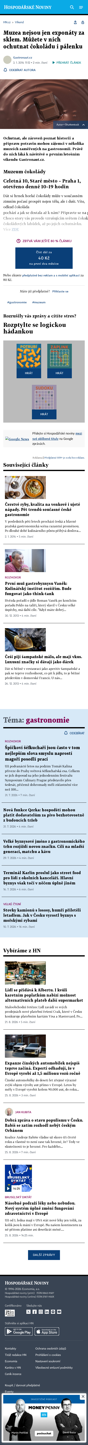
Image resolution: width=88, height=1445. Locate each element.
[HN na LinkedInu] (47, 1312)
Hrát (29, 373)
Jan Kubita (23, 1112)
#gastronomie (17, 302)
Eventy (9, 1391)
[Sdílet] (75, 22)
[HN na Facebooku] (35, 1312)
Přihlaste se (60, 291)
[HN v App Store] (47, 1331)
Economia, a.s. (31, 1289)
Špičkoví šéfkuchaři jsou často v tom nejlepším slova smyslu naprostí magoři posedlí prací (42, 753)
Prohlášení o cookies (48, 1355)
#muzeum (38, 302)
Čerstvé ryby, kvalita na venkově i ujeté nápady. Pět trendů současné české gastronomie (42, 510)
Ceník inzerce (13, 1374)
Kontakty (10, 1348)
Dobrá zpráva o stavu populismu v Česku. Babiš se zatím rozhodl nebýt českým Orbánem (44, 1125)
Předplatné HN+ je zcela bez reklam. (64, 457)
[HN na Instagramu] (41, 1312)
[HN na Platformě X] (28, 1312)
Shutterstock (72, 125)
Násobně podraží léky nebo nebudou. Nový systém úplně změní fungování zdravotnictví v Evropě (40, 1208)
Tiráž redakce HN (15, 1355)
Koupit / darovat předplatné (22, 1385)
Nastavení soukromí (47, 1361)
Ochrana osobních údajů (50, 1348)
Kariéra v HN (13, 1367)
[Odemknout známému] (83, 22)
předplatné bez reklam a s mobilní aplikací (51, 275)
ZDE (15, 229)
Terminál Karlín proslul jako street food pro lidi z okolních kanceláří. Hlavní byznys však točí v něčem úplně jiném (42, 878)
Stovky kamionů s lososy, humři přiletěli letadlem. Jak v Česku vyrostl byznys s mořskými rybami (42, 915)
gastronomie (47, 720)
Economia (11, 1361)
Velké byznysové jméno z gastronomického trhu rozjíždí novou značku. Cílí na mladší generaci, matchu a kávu (44, 847)
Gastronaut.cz (22, 57)
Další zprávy (44, 1254)
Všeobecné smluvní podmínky (54, 1367)
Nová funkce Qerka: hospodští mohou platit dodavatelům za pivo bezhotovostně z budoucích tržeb (43, 815)
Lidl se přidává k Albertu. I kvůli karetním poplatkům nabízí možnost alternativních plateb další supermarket (44, 995)
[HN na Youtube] (59, 1312)
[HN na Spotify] (53, 1312)
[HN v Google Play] (19, 1331)
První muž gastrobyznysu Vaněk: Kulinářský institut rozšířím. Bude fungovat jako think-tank (38, 589)
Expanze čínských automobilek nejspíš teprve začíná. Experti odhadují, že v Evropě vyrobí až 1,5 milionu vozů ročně (42, 1068)
